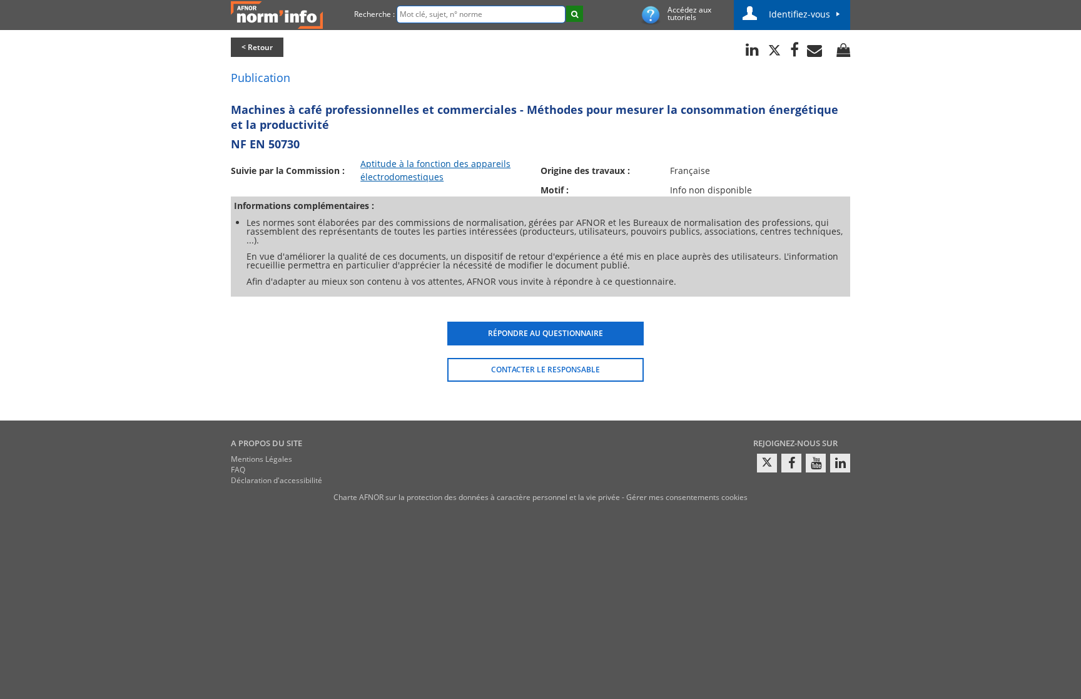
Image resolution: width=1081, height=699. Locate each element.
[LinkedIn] (840, 463)
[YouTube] (816, 463)
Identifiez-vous (799, 14)
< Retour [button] (257, 47)
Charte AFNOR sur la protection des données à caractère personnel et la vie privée (476, 497)
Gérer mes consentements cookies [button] (687, 497)
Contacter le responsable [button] (545, 369)
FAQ (238, 469)
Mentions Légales (261, 459)
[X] (767, 463)
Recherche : (374, 14)
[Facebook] (791, 463)
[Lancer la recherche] (575, 14)
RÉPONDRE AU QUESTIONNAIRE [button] (545, 333)
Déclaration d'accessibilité (276, 480)
